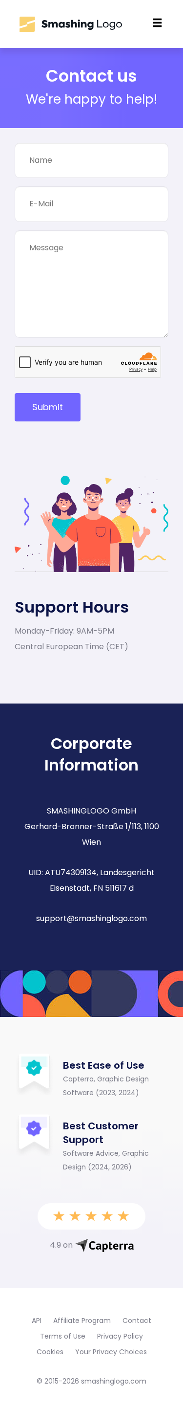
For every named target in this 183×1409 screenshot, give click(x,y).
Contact (136, 1320)
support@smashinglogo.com (91, 918)
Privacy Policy (120, 1336)
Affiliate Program (82, 1320)
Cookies (50, 1352)
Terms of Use (62, 1336)
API (36, 1320)
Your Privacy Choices (111, 1352)
